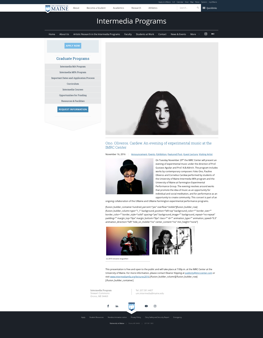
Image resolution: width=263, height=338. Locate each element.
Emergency (177, 317)
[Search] (198, 7)
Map (191, 2)
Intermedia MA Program (73, 66)
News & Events (178, 34)
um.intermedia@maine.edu (150, 293)
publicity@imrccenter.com (198, 272)
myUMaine (213, 2)
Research (136, 7)
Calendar (180, 2)
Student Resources (96, 317)
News (197, 2)
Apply (83, 317)
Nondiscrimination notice (117, 317)
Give (186, 2)
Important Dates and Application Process (73, 78)
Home (52, 34)
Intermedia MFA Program (73, 72)
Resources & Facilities (73, 101)
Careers (204, 2)
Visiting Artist (206, 154)
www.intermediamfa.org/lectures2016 (129, 276)
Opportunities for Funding (73, 95)
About (76, 7)
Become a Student (96, 7)
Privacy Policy (136, 317)
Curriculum (73, 83)
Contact (162, 34)
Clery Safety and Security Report (157, 317)
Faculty (128, 34)
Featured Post (175, 154)
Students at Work (145, 34)
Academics (118, 7)
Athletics (152, 7)
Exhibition (161, 154)
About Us (64, 34)
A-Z (173, 2)
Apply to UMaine (164, 2)
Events (151, 154)
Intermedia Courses (73, 89)
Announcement (139, 154)
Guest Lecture (190, 154)
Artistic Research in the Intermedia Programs (96, 34)
